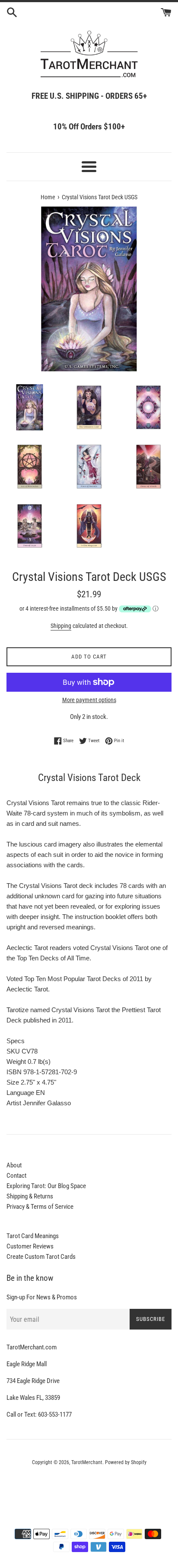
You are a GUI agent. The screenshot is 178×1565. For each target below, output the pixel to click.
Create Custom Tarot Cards (41, 1257)
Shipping (61, 625)
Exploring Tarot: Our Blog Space (46, 1186)
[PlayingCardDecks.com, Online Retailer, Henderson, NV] (89, 1486)
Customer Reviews (30, 1246)
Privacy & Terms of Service (39, 1207)
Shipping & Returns (29, 1196)
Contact (16, 1175)
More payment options (89, 699)
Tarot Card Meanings (32, 1236)
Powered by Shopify (125, 1462)
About (14, 1165)
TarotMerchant (86, 1462)
